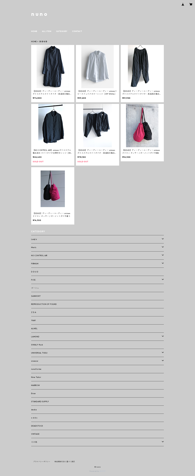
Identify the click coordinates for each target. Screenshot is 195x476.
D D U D (34, 272)
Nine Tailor (36, 377)
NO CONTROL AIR (39, 255)
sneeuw (34, 361)
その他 (34, 442)
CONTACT (77, 31)
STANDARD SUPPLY (40, 401)
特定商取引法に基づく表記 (65, 462)
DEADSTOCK (37, 426)
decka (34, 409)
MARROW (35, 385)
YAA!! (33, 320)
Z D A (33, 312)
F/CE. (33, 280)
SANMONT (36, 296)
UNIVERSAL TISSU (39, 353)
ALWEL (34, 328)
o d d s (34, 418)
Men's (33, 247)
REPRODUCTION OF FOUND (44, 304)
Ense (33, 393)
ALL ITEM (46, 31)
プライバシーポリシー (41, 462)
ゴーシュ (35, 288)
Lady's (34, 239)
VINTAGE (35, 434)
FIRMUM (34, 263)
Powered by (95, 471)
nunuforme (36, 369)
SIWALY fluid (37, 345)
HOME (34, 31)
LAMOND (35, 336)
